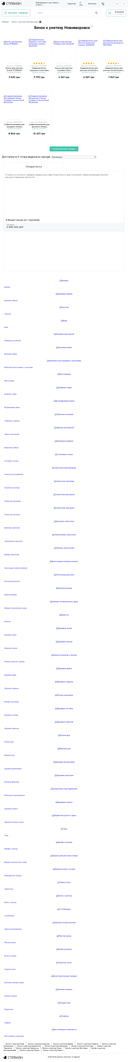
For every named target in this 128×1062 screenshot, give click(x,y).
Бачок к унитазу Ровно (53, 1050)
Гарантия (72, 4)
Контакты (92, 4)
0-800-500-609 (15, 227)
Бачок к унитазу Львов (29, 1050)
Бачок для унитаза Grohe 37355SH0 (14, 69)
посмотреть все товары (64, 149)
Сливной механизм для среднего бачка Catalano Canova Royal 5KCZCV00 (14, 125)
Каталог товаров (18, 12)
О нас (81, 4)
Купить (14, 82)
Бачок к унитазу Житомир (76, 1048)
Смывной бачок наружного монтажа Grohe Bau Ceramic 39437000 (39, 69)
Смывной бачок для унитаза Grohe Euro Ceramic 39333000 (89, 69)
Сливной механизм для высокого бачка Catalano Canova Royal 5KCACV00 (39, 125)
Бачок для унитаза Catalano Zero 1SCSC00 (63, 69)
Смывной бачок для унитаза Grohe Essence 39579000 (113, 69)
